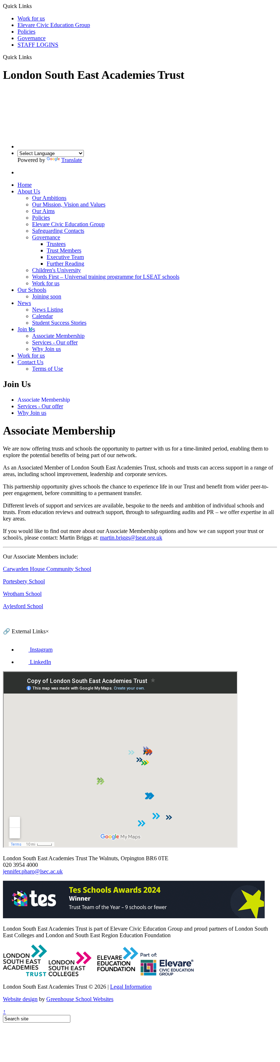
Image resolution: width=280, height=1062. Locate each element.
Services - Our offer (55, 342)
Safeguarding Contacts (58, 231)
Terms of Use (47, 369)
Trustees (56, 244)
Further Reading (65, 263)
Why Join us (46, 349)
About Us (29, 191)
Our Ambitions (49, 198)
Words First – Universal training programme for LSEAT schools (105, 277)
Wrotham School (22, 594)
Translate (71, 160)
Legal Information (131, 987)
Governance (32, 38)
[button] (34, 57)
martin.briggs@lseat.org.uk (131, 537)
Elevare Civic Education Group (54, 25)
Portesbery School (24, 581)
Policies (26, 31)
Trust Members (64, 250)
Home (25, 185)
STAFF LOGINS (38, 45)
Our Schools (32, 290)
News (24, 303)
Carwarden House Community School (47, 569)
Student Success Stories (59, 323)
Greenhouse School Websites (79, 999)
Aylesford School (23, 606)
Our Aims (43, 211)
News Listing (47, 309)
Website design (20, 999)
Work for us (31, 18)
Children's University (56, 270)
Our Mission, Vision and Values (68, 204)
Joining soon (46, 296)
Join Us (26, 329)
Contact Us (30, 362)
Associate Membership (58, 336)
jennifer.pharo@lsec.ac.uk (33, 871)
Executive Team (65, 257)
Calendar (42, 316)
